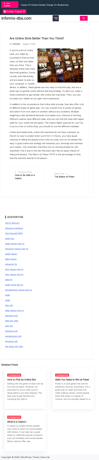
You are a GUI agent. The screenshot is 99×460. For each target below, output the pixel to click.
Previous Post (25, 172)
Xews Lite (45, 457)
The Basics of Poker (65, 176)
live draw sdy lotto (14, 346)
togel (7, 295)
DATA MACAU (12, 223)
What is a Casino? (16, 421)
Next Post (59, 173)
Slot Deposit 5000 (14, 233)
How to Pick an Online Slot (21, 379)
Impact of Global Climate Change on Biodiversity (45, 5)
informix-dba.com (16, 18)
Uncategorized (14, 375)
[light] (93, 18)
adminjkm (16, 44)
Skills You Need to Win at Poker (72, 379)
